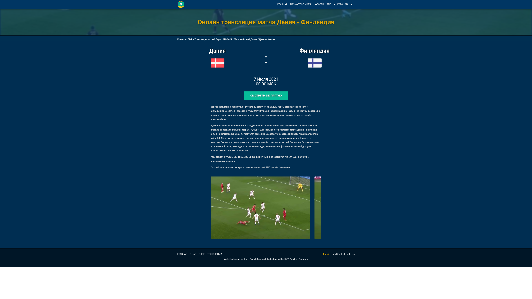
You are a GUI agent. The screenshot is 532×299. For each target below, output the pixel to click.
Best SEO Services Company (294, 259)
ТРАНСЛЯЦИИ (214, 254)
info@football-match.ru (343, 254)
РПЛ (329, 4)
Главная (181, 39)
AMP (190, 39)
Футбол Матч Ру (254, 111)
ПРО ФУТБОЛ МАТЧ (300, 4)
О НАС (193, 254)
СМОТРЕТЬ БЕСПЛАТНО (266, 95)
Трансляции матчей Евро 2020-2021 (213, 39)
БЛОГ (202, 254)
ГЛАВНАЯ (282, 4)
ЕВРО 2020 (342, 4)
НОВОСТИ (319, 4)
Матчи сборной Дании (245, 39)
